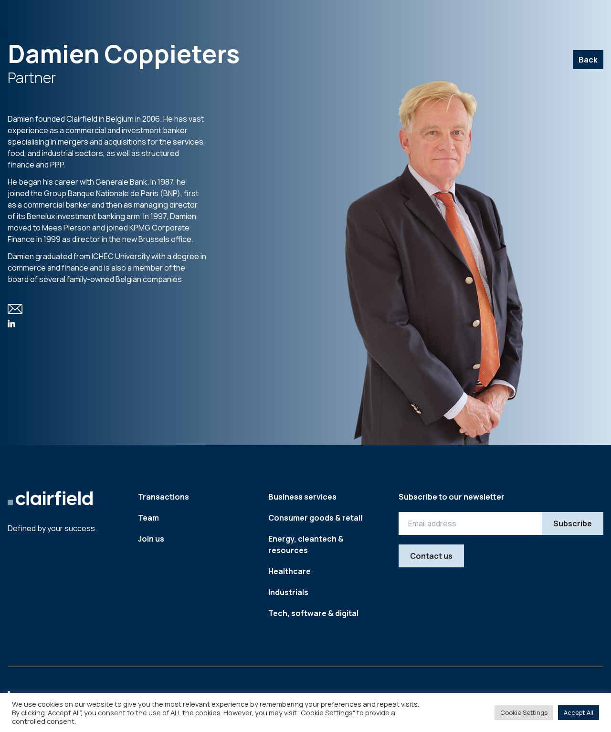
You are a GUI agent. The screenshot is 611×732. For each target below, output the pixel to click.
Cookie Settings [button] (524, 712)
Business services (302, 496)
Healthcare (289, 571)
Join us (151, 538)
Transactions (163, 496)
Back (588, 59)
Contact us (431, 556)
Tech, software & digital (313, 613)
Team (148, 517)
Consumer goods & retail (315, 517)
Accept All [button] (578, 712)
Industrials (288, 592)
